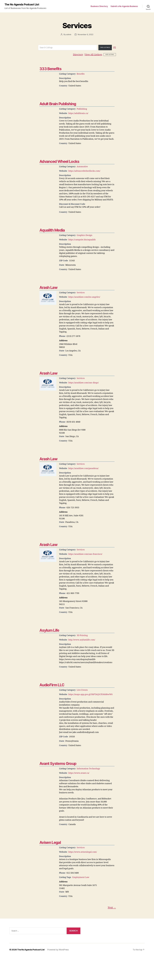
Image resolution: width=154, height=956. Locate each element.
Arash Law (48, 287)
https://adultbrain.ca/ (78, 113)
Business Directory (99, 6)
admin (68, 34)
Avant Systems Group (57, 763)
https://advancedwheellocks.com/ (84, 171)
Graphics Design (84, 235)
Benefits (81, 74)
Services (77, 25)
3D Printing (82, 635)
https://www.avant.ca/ (78, 773)
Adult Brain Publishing (57, 103)
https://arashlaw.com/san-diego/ (83, 382)
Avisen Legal (50, 842)
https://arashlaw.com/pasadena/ (83, 468)
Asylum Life (49, 630)
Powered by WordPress (58, 949)
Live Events (82, 690)
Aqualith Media (52, 230)
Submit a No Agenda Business (124, 6)
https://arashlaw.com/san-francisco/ (85, 554)
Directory (78, 54)
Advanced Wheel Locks (59, 161)
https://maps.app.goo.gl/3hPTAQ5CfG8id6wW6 (90, 694)
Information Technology (88, 768)
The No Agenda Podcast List (22, 4)
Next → (112, 907)
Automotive (82, 166)
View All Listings (93, 54)
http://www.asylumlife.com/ (81, 640)
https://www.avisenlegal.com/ (82, 852)
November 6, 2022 (85, 34)
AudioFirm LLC (51, 685)
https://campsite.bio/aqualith (82, 239)
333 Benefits (50, 68)
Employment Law (80, 877)
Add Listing (109, 54)
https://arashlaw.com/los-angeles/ (84, 297)
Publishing (82, 109)
